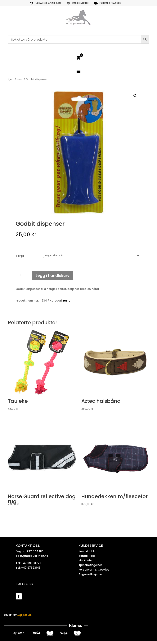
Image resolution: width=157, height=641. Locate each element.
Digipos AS (24, 615)
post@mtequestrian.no (32, 556)
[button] (135, 95)
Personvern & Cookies (93, 570)
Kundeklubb (86, 551)
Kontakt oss (86, 556)
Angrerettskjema (90, 574)
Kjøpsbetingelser (90, 565)
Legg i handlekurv (53, 275)
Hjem (11, 79)
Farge (20, 256)
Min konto (85, 560)
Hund (20, 79)
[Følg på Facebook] (19, 596)
